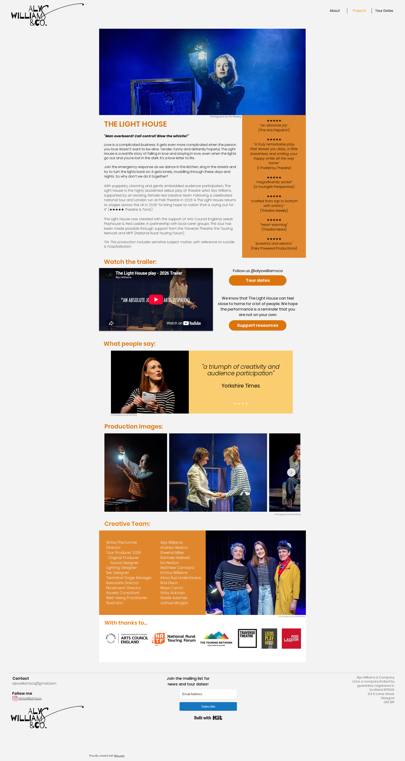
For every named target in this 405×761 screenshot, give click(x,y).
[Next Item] (291, 472)
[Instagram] (15, 698)
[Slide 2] (239, 403)
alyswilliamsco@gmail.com (34, 683)
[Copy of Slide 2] (246, 403)
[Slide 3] (242, 403)
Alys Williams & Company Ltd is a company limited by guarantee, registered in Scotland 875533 (373, 683)
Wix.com (119, 755)
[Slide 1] (235, 403)
